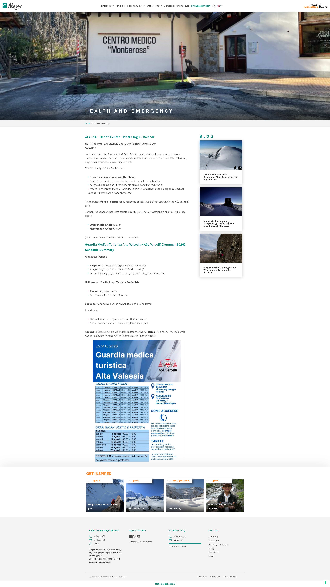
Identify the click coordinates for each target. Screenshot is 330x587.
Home (87, 123)
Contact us (178, 540)
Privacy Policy (202, 577)
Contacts (214, 552)
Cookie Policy (215, 577)
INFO (157, 6)
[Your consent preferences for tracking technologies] (325, 582)
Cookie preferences (230, 577)
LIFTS (149, 6)
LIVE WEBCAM (169, 6)
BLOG (187, 6)
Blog (211, 548)
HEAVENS (119, 6)
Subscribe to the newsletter (140, 542)
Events (180, 6)
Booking (213, 536)
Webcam (214, 540)
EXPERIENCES (106, 6)
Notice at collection (165, 583)
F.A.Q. (211, 556)
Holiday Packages (219, 544)
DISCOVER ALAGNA (134, 6)
